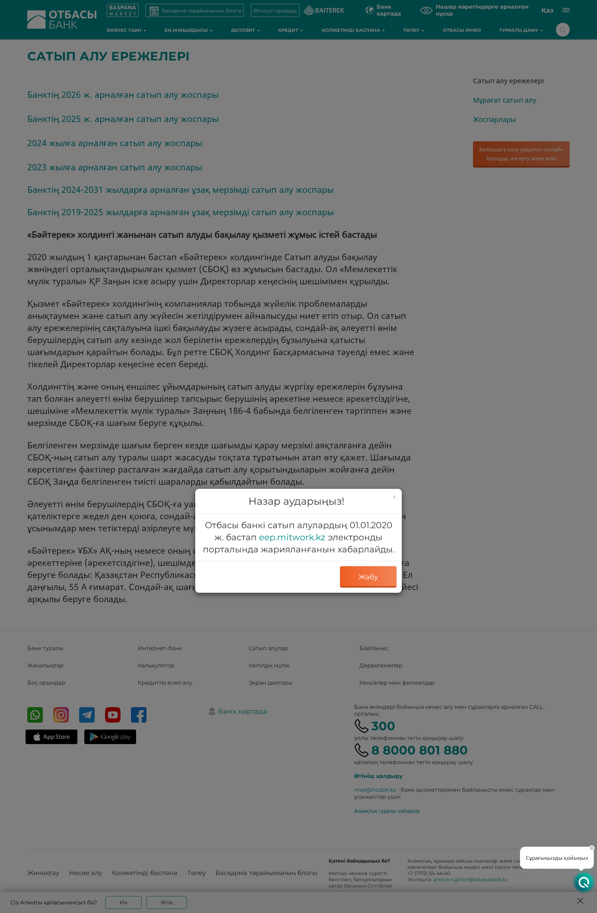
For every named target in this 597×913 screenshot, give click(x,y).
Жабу (368, 577)
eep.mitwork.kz (292, 537)
